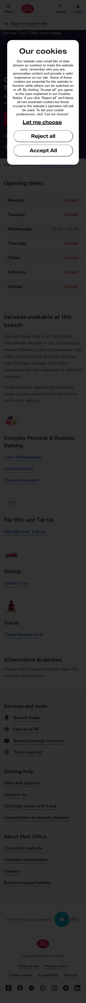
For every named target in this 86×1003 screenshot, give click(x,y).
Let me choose (42, 122)
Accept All (43, 150)
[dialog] (43, 102)
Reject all (43, 136)
